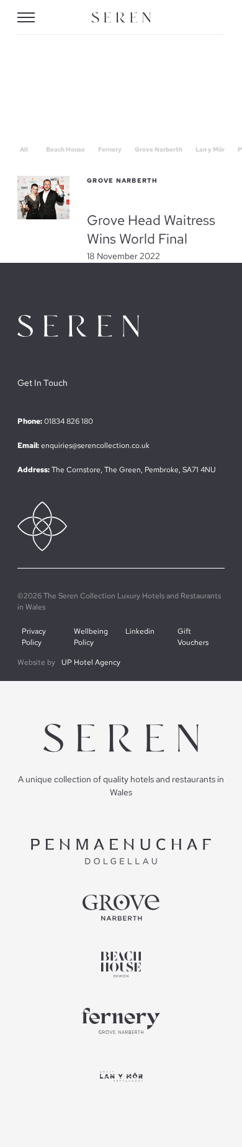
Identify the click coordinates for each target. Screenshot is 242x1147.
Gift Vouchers (192, 636)
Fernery (110, 149)
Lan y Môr (210, 149)
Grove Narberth (158, 149)
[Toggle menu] (34, 17)
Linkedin (140, 631)
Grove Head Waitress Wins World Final (151, 229)
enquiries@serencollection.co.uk (95, 445)
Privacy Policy (34, 636)
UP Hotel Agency (90, 662)
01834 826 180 (68, 421)
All (24, 149)
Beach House (65, 149)
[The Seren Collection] (121, 17)
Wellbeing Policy (91, 636)
